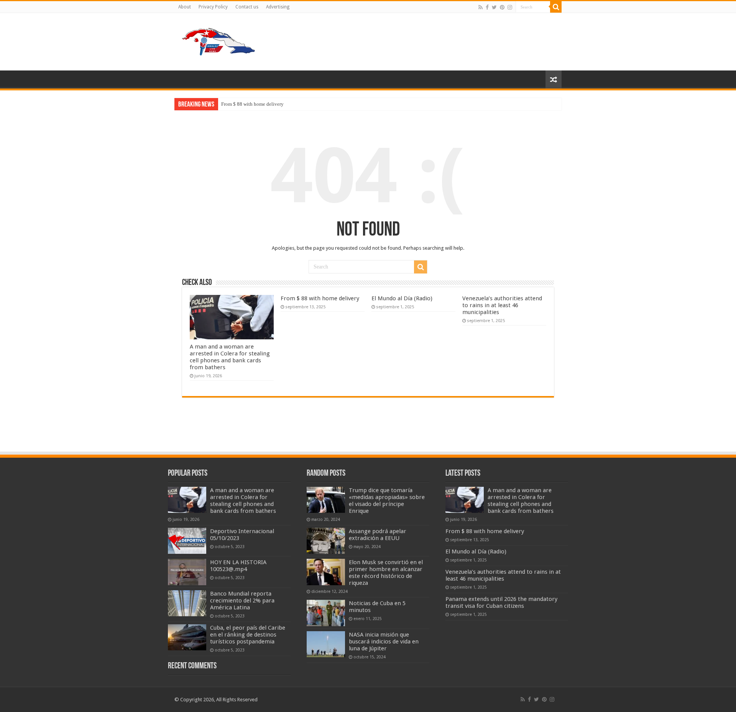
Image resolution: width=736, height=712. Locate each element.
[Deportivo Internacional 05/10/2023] (187, 541)
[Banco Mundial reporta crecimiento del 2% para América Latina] (187, 603)
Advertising (277, 7)
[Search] (556, 7)
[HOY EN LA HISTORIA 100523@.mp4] (187, 572)
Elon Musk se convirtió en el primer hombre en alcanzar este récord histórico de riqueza (386, 572)
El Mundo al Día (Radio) (401, 298)
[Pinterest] (502, 7)
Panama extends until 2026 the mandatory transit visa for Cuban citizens (501, 602)
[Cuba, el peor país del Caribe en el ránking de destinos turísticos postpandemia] (187, 637)
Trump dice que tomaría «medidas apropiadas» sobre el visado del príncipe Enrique (387, 500)
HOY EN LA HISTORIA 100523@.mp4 (238, 566)
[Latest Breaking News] (218, 40)
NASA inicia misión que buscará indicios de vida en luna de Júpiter (384, 641)
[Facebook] (487, 7)
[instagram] (510, 7)
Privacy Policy (213, 7)
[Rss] (480, 7)
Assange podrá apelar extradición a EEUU (377, 535)
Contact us (246, 7)
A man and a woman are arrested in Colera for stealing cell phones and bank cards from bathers (230, 357)
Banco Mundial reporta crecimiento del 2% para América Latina (242, 600)
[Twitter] (494, 7)
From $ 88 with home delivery (252, 104)
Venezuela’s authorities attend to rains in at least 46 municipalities (502, 305)
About (184, 7)
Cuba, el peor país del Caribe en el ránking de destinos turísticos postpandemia (247, 634)
